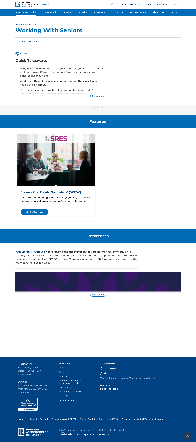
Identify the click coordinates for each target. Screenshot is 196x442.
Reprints (63, 376)
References (35, 41)
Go (112, 4)
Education (117, 12)
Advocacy (99, 12)
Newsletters (64, 363)
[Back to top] (187, 436)
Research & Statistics (75, 12)
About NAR (159, 12)
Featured (20, 41)
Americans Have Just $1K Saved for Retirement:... (144, 419)
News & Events (138, 12)
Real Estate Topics (26, 12)
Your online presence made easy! (91, 434)
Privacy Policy (65, 387)
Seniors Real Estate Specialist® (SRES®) (50, 192)
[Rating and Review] (28, 410)
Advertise (63, 372)
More (174, 12)
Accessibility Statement (70, 392)
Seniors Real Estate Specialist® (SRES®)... (99, 419)
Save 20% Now (34, 212)
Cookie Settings (66, 400)
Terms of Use (65, 396)
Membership (50, 12)
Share (23, 53)
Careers (62, 368)
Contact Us (109, 363)
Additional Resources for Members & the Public (70, 381)
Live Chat (108, 373)
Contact (148, 4)
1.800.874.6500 (111, 368)
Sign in (174, 4)
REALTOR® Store (131, 4)
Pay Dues (162, 4)
